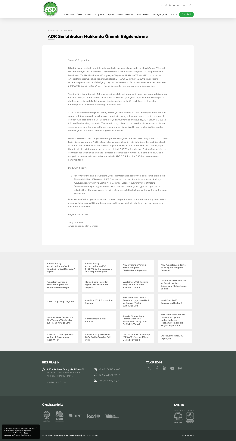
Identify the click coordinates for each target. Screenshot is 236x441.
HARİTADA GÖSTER (56, 382)
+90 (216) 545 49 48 (109, 369)
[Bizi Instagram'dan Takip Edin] (178, 5)
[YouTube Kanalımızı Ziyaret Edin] (174, 5)
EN (184, 5)
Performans (188, 435)
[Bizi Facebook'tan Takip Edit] (166, 5)
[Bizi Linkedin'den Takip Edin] (170, 5)
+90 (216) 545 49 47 (109, 374)
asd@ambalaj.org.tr (109, 380)
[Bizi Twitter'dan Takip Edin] (161, 5)
